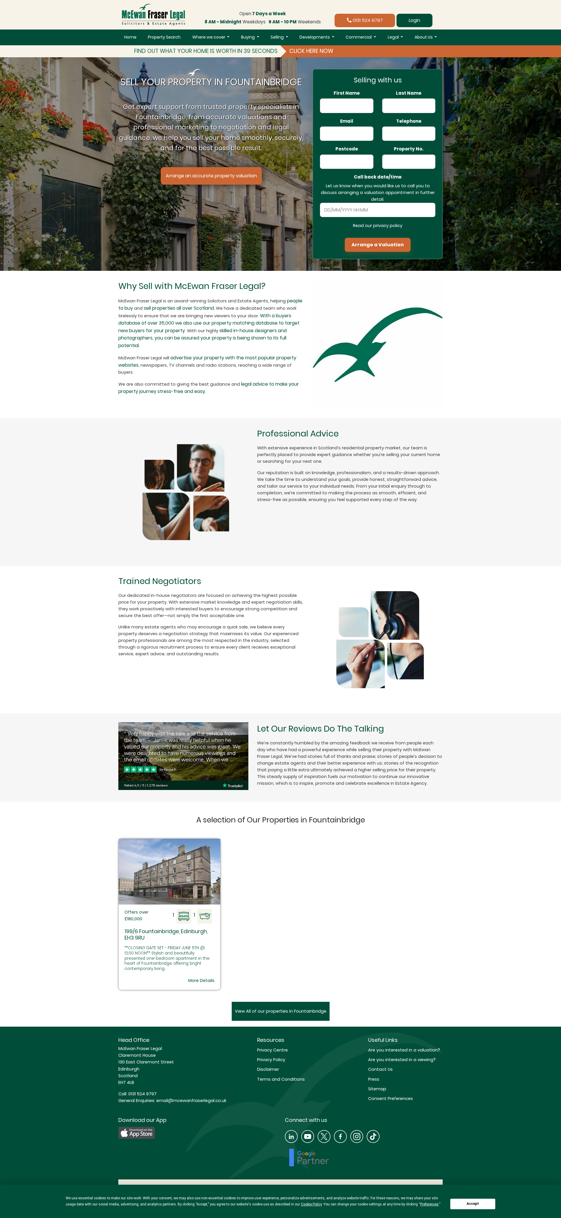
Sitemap (377, 1089)
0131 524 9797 (367, 20)
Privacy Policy (271, 1060)
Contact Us (380, 1069)
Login (414, 20)
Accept (473, 1204)
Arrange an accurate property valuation (211, 175)
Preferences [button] (429, 1204)
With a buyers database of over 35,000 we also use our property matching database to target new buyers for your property (208, 323)
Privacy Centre (272, 1050)
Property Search (164, 37)
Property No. (408, 149)
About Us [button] (424, 37)
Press (373, 1079)
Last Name (408, 93)
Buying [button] (248, 37)
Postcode (346, 149)
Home (130, 37)
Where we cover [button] (209, 37)
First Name (347, 93)
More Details (201, 980)
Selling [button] (278, 37)
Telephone (408, 121)
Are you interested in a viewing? (402, 1060)
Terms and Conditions (281, 1079)
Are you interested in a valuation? (404, 1050)
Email (346, 121)
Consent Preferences (390, 1098)
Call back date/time (377, 177)
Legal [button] (394, 37)
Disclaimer (268, 1069)
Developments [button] (315, 37)
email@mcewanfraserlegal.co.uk (190, 1100)
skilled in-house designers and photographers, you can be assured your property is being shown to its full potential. (202, 338)
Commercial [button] (359, 37)
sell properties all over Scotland (179, 308)
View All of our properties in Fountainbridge (280, 1011)
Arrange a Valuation (378, 244)
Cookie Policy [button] (311, 1204)
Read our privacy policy (377, 225)
